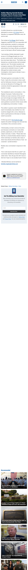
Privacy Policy (8, 219)
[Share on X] (16, 24)
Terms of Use (22, 217)
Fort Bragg (12, 40)
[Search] (23, 2)
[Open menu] (1, 2)
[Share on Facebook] (14, 24)
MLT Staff (3, 26)
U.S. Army (16, 32)
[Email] (18, 24)
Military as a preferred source (13, 177)
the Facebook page (17, 120)
